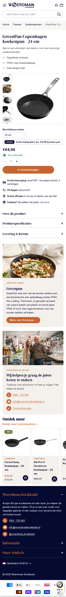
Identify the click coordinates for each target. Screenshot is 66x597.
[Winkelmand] (61, 5)
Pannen (17, 24)
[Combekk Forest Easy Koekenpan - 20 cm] (16, 442)
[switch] (59, 592)
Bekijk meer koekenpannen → (21, 424)
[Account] (56, 5)
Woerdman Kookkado (23, 574)
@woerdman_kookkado (22, 534)
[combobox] (33, 14)
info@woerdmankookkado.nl (28, 401)
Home (6, 24)
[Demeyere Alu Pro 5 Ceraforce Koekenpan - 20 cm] (45, 442)
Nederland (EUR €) (17, 563)
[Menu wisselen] (4, 5)
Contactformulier (22, 408)
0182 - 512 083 (21, 394)
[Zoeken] (59, 14)
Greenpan (14, 288)
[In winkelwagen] (25, 478)
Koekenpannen (33, 24)
